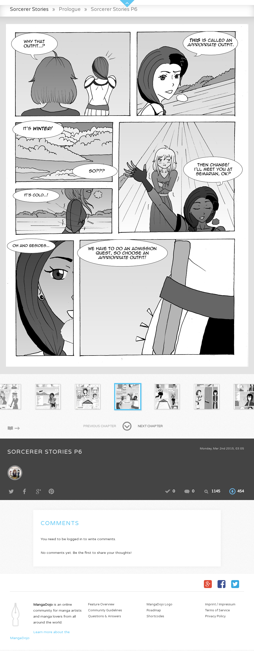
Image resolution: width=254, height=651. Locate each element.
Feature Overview (101, 604)
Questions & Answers (104, 616)
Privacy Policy (215, 616)
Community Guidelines (105, 610)
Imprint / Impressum (220, 604)
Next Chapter (150, 426)
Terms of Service (217, 610)
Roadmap (154, 610)
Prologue (70, 9)
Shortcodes (155, 616)
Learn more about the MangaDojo (40, 635)
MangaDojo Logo (159, 604)
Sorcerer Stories (29, 9)
